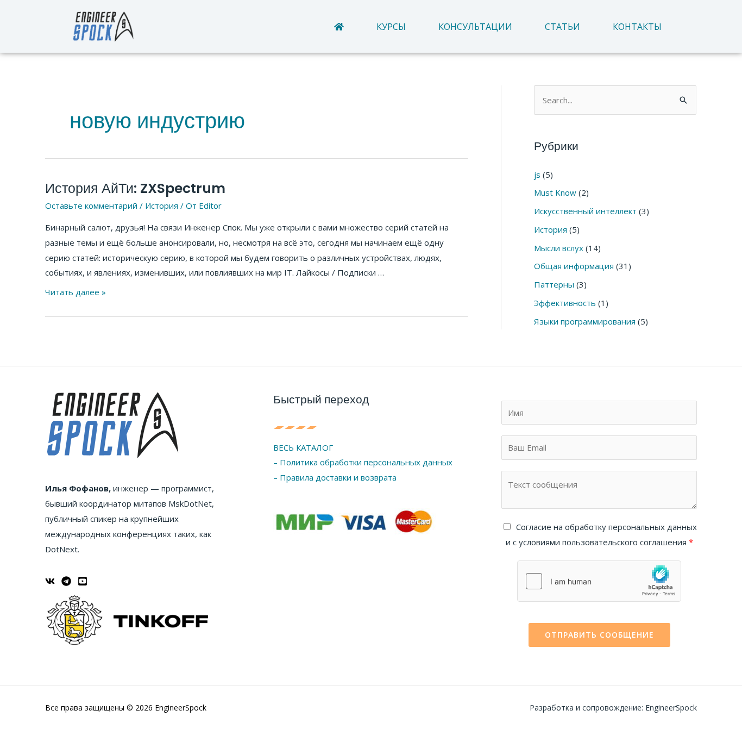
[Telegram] (66, 581)
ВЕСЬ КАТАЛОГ (303, 447)
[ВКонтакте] (50, 581)
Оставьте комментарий (91, 205)
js (537, 174)
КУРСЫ (391, 27)
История (161, 205)
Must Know (555, 192)
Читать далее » (75, 291)
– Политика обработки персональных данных (362, 462)
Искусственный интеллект (585, 210)
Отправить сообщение (599, 635)
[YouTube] (82, 581)
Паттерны (554, 284)
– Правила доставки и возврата (335, 477)
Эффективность (565, 302)
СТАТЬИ (562, 27)
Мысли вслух (558, 247)
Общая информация (574, 265)
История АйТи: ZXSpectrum (135, 188)
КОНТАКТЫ (637, 27)
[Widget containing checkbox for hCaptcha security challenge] (599, 581)
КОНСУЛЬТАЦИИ (475, 27)
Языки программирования (585, 321)
